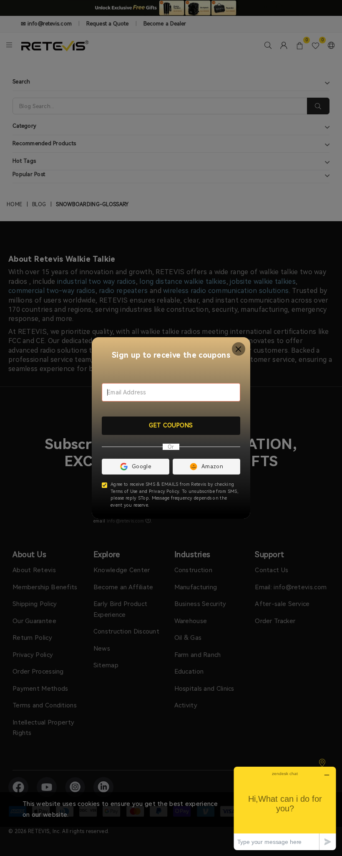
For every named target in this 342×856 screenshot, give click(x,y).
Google (141, 466)
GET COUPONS (171, 425)
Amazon (212, 466)
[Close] (239, 349)
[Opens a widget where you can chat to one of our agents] (285, 808)
